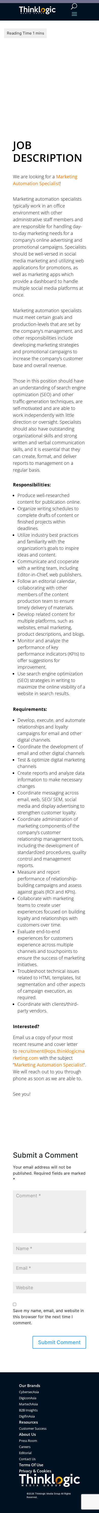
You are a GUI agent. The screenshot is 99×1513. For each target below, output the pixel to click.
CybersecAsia (29, 1392)
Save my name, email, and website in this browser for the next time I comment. (48, 1316)
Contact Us (27, 1459)
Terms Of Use (31, 1464)
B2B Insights (28, 1410)
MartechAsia (28, 1404)
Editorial (25, 1453)
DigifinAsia (27, 1416)
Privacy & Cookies (35, 1470)
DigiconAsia (27, 1398)
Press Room (28, 1440)
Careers (24, 1446)
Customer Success (32, 1428)
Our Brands (29, 1385)
